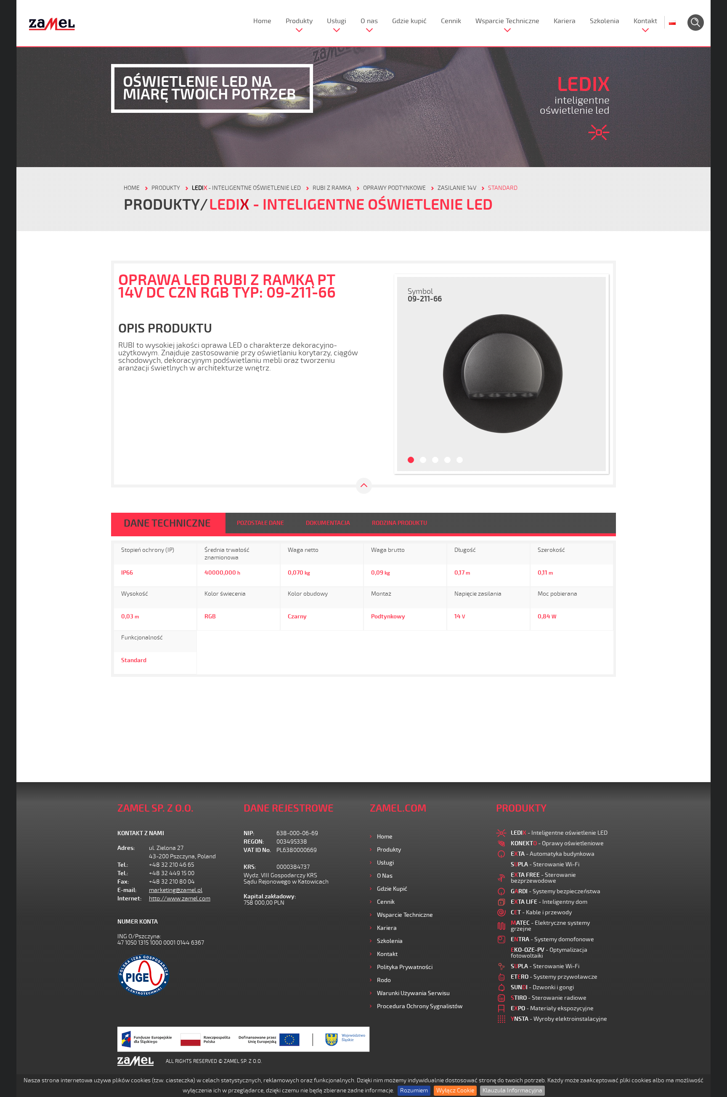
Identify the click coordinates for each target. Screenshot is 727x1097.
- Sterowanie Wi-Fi (545, 864)
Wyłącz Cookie (455, 1090)
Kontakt (645, 21)
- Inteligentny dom (549, 901)
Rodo (384, 980)
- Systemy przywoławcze (554, 976)
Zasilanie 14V (457, 188)
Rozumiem (414, 1090)
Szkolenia (604, 21)
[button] (407, 374)
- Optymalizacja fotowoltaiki (549, 952)
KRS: (250, 867)
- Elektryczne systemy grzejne (550, 925)
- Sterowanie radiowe (548, 997)
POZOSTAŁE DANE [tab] (260, 523)
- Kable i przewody (541, 912)
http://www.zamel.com (179, 898)
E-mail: (127, 890)
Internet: (129, 898)
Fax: (123, 882)
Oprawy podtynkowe (394, 188)
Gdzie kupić (409, 21)
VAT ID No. (257, 850)
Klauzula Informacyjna (512, 1090)
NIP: (249, 833)
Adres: (126, 848)
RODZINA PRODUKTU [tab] (399, 523)
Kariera (565, 21)
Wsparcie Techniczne (507, 21)
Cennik (451, 21)
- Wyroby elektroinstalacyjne (559, 1018)
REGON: (254, 842)
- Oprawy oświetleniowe (557, 843)
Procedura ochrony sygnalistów (420, 1006)
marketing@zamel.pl (175, 890)
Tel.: (122, 865)
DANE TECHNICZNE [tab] (167, 523)
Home (262, 21)
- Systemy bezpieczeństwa (555, 891)
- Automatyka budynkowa (552, 853)
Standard (502, 188)
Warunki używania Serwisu (413, 993)
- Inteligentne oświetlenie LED (246, 188)
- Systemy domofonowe (552, 939)
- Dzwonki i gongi (542, 987)
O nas (369, 21)
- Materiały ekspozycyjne (552, 1008)
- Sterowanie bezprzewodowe (543, 877)
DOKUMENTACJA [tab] (328, 523)
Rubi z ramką (332, 188)
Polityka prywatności (404, 967)
